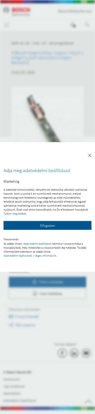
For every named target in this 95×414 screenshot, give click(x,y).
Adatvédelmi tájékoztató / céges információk (30, 255)
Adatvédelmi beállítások (37, 243)
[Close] (89, 156)
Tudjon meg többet (15, 213)
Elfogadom (47, 226)
